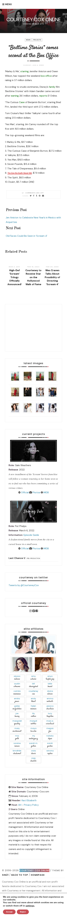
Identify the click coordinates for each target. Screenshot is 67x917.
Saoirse (17, 745)
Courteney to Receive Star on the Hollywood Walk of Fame (33, 277)
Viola (33, 752)
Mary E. (50, 722)
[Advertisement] (33, 327)
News (28, 40)
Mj (33, 737)
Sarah (50, 745)
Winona (50, 752)
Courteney (33, 693)
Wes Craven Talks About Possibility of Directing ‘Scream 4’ (52, 277)
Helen (33, 707)
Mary (17, 730)
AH (19, 804)
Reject (23, 912)
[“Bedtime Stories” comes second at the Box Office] (30, 196)
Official (24, 492)
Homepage (38, 874)
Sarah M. (33, 745)
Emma (50, 700)
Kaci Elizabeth (29, 800)
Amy (33, 678)
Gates (17, 707)
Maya (33, 730)
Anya (50, 678)
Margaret (17, 722)
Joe (17, 715)
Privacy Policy (31, 804)
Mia (17, 737)
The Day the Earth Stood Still (19, 173)
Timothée (17, 752)
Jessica (50, 707)
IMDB (46, 492)
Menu (8, 4)
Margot (33, 722)
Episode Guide (31, 535)
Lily (33, 715)
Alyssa (17, 678)
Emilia (17, 700)
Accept (9, 912)
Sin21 (5, 874)
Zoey (33, 760)
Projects (37, 40)
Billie (50, 685)
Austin (17, 685)
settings (30, 905)
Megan (50, 730)
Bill (33, 685)
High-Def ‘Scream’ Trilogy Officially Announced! (14, 277)
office (48, 75)
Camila (17, 693)
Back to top (19, 874)
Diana (50, 693)
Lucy (50, 715)
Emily (33, 700)
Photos (36, 492)
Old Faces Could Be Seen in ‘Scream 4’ (26, 235)
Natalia (49, 737)
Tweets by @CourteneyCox (24, 585)
